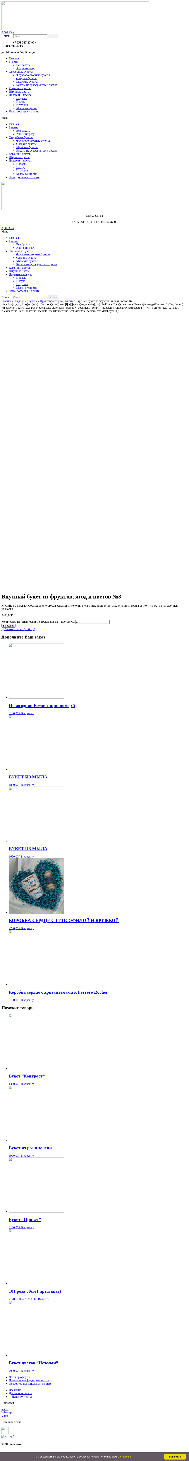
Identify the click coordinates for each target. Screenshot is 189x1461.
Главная (14, 58)
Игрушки (22, 104)
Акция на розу (25, 68)
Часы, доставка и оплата (24, 111)
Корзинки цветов (20, 88)
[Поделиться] (6, 1452)
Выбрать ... (45, 1299)
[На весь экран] (10, 1452)
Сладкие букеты (26, 78)
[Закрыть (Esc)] (2, 1452)
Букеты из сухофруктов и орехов (36, 84)
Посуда (20, 101)
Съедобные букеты (21, 71)
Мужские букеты (27, 81)
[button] (94, 117)
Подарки (21, 98)
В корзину (8, 625)
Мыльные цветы (26, 108)
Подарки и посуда (20, 94)
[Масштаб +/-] (14, 1452)
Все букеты (23, 65)
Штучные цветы (19, 91)
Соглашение (124, 1456)
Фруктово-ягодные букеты (33, 75)
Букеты (13, 61)
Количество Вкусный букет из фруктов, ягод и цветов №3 (38, 621)
